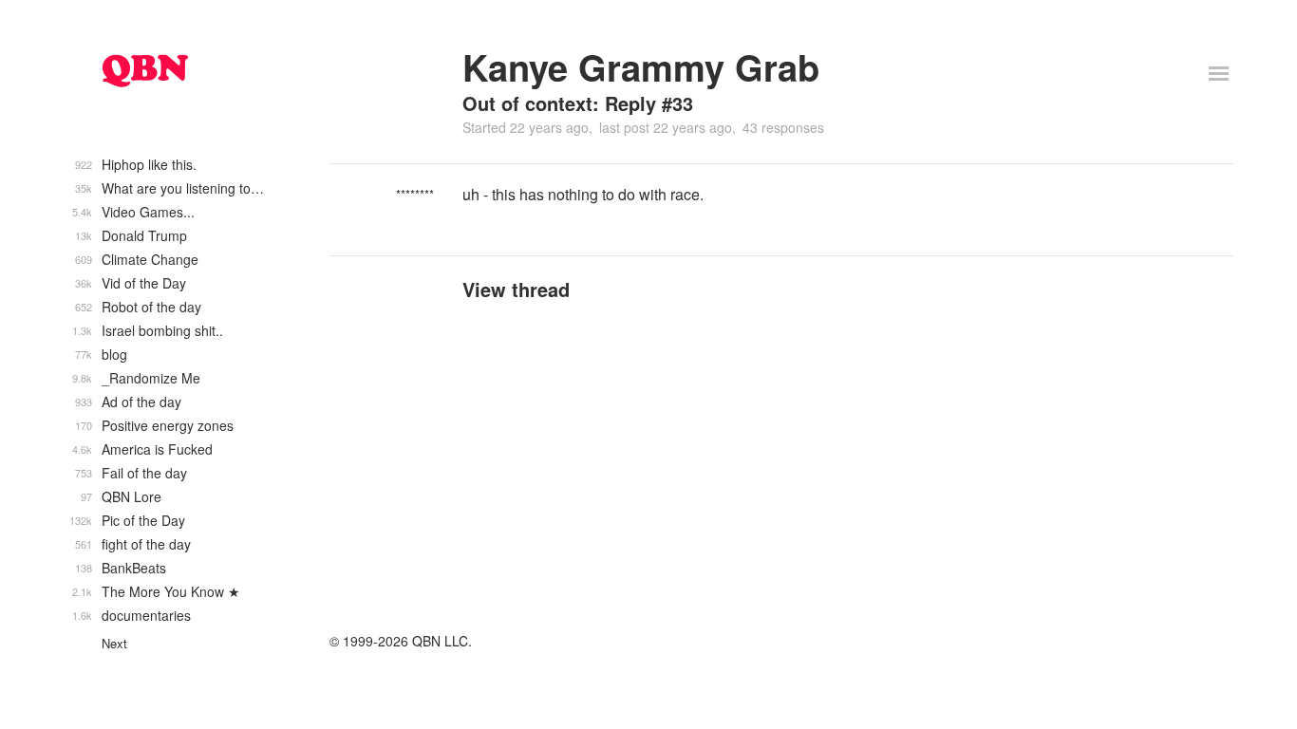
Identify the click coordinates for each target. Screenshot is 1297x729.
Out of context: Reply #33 (577, 103)
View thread (516, 289)
